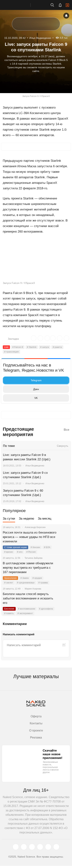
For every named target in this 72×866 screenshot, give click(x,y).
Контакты (36, 723)
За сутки (9, 518)
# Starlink (31, 347)
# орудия (37, 578)
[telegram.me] (48, 847)
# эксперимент (25, 613)
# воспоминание (26, 609)
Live (6, 347)
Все (66, 429)
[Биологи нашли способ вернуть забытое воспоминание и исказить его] (63, 598)
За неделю (26, 518)
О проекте (36, 730)
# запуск (44, 347)
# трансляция (11, 351)
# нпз (20, 552)
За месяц (44, 518)
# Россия (31, 552)
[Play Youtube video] (36, 259)
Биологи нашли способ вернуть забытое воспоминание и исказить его (28, 598)
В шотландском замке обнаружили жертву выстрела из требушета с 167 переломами (28, 568)
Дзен (36, 389)
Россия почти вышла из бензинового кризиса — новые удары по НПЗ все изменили (29, 537)
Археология (10, 578)
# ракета (57, 347)
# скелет (8, 582)
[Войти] (67, 5)
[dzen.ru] (40, 847)
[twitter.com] (16, 847)
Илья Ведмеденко (34, 465)
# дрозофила (46, 609)
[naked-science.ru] (56, 847)
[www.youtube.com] (32, 847)
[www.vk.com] (24, 847)
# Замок (24, 578)
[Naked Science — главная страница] (19, 5)
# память (9, 613)
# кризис (8, 552)
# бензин (35, 547)
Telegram (36, 380)
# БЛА (47, 547)
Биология (9, 609)
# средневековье (26, 582)
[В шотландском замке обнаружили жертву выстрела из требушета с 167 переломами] (63, 567)
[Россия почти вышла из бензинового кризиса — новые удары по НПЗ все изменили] (63, 537)
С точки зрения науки (15, 547)
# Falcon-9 (17, 347)
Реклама (36, 737)
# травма (43, 582)
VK (36, 397)
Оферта (36, 716)
